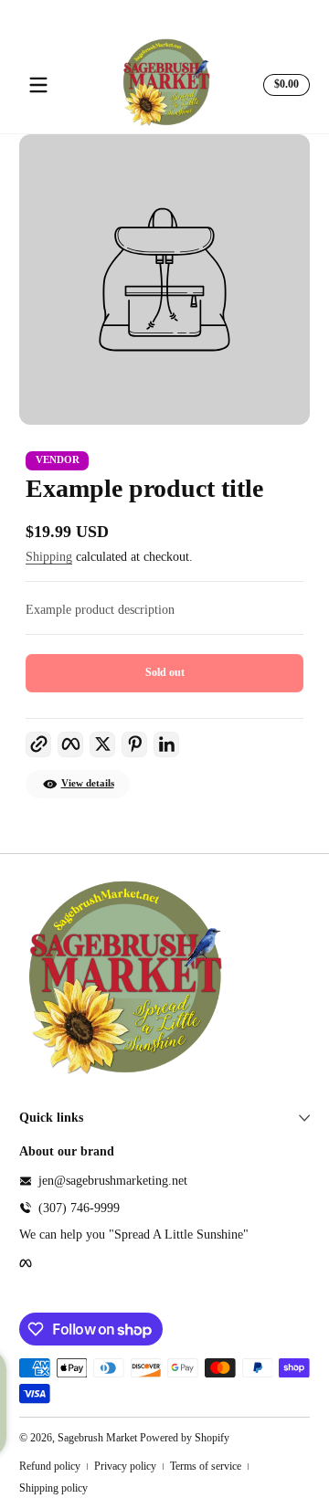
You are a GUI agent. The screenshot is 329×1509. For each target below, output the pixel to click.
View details (87, 783)
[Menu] (38, 85)
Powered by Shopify (184, 1437)
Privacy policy (125, 1466)
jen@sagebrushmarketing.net (112, 1180)
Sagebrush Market (97, 1437)
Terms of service (205, 1466)
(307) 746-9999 (79, 1208)
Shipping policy (53, 1488)
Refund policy (49, 1466)
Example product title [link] (144, 488)
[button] (284, 85)
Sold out (165, 672)
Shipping (49, 557)
